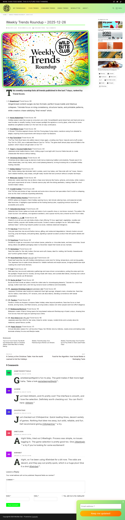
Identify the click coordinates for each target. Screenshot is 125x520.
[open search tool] (113, 8)
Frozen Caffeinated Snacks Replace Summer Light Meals (109, 30)
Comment (10, 479)
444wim (17, 389)
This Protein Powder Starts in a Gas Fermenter (109, 59)
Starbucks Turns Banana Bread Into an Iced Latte (110, 50)
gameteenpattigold (22, 371)
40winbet (18, 453)
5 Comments (52, 28)
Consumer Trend (39, 28)
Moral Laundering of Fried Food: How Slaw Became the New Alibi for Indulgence (108, 69)
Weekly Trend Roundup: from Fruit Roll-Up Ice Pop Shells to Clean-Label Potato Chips (73, 342)
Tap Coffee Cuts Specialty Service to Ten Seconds (108, 40)
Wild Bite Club (12, 28)
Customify (35, 516)
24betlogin (18, 431)
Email (36, 496)
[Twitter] (117, 1)
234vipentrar (19, 410)
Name (8, 496)
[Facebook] (114, 1)
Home (5, 14)
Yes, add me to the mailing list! (73, 496)
